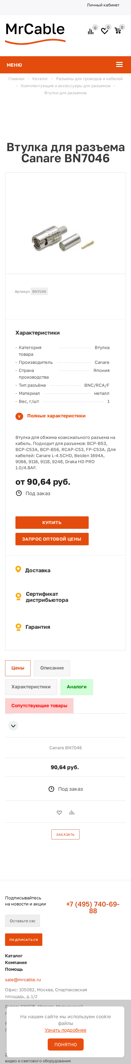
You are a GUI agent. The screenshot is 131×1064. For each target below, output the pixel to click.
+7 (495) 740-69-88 (93, 907)
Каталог (14, 955)
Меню (14, 65)
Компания (16, 962)
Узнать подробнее (65, 1030)
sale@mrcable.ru (23, 979)
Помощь (14, 969)
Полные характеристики (56, 415)
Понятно (65, 1044)
